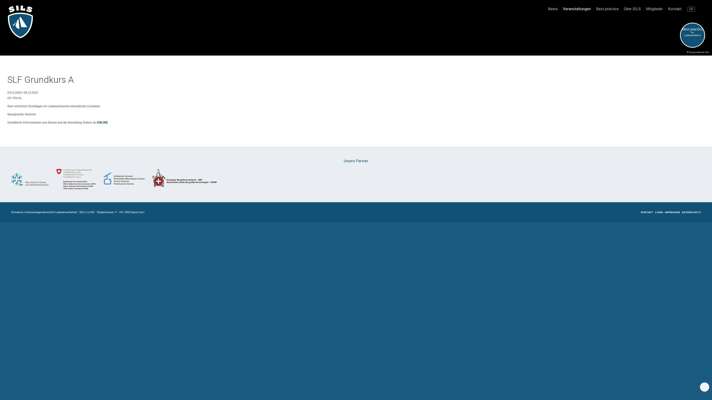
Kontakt (647, 212)
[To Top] (705, 387)
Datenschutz (691, 212)
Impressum (672, 212)
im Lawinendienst (692, 32)
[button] (702, 9)
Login (659, 212)
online (102, 122)
